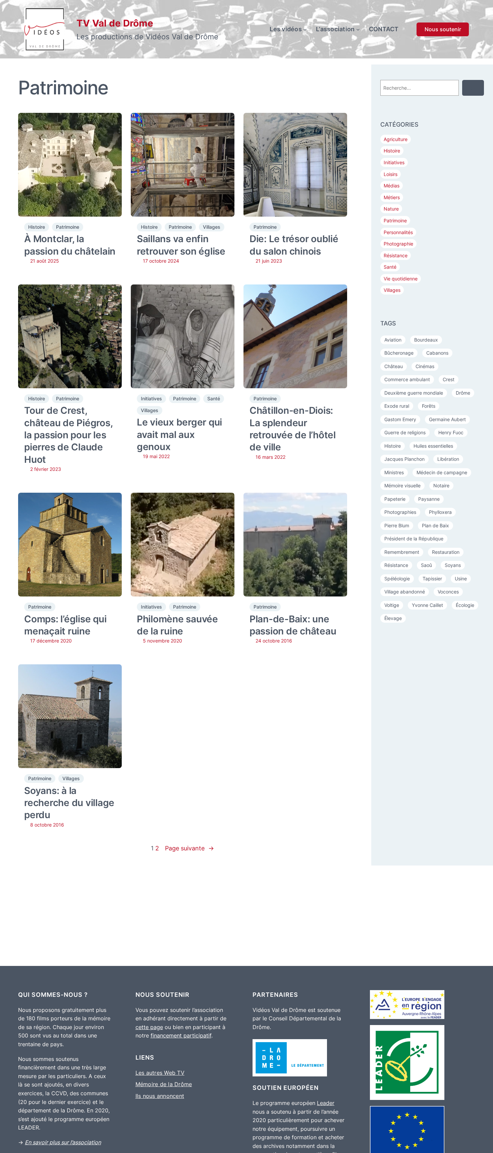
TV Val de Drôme (114, 23)
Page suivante (189, 848)
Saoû (426, 565)
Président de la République (413, 538)
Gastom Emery (400, 419)
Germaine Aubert (447, 419)
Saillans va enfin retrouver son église (181, 245)
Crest (448, 379)
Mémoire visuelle (402, 485)
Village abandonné (404, 591)
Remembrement (401, 552)
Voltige (391, 605)
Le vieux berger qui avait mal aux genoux (179, 434)
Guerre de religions (405, 432)
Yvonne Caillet (427, 605)
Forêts (428, 406)
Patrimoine (67, 227)
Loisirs (390, 174)
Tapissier (432, 578)
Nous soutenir (443, 29)
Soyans (453, 565)
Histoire (36, 227)
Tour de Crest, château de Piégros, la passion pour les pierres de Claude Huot (68, 435)
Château (393, 366)
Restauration (445, 552)
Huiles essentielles (433, 446)
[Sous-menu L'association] (358, 29)
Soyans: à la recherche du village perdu (69, 803)
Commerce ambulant (407, 379)
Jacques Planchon (404, 459)
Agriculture (395, 139)
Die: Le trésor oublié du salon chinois (294, 245)
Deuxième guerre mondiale (413, 393)
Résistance (395, 255)
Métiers (392, 197)
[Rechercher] (473, 88)
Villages (211, 227)
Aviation (392, 340)
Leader (325, 1103)
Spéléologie (397, 578)
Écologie (465, 605)
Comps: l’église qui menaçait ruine (65, 625)
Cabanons (437, 353)
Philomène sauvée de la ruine (177, 625)
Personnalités (398, 232)
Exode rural (396, 406)
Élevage (393, 618)
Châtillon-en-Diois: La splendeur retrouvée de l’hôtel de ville (293, 429)
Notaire (441, 485)
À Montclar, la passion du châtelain (69, 245)
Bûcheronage (399, 353)
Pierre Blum (396, 525)
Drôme (463, 393)
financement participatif (181, 1035)
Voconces (448, 591)
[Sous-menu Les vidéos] (305, 29)
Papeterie (394, 499)
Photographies (400, 512)
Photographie (398, 244)
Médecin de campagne (442, 472)
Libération (448, 459)
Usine (461, 578)
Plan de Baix (435, 525)
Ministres (394, 472)
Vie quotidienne (401, 278)
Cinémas (425, 366)
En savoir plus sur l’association (63, 1142)
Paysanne (429, 499)
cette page (149, 1027)
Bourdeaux (426, 340)
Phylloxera (440, 512)
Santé (213, 398)
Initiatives (151, 398)
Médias (391, 185)
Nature (391, 209)
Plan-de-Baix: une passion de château (293, 625)
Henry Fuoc (450, 432)
